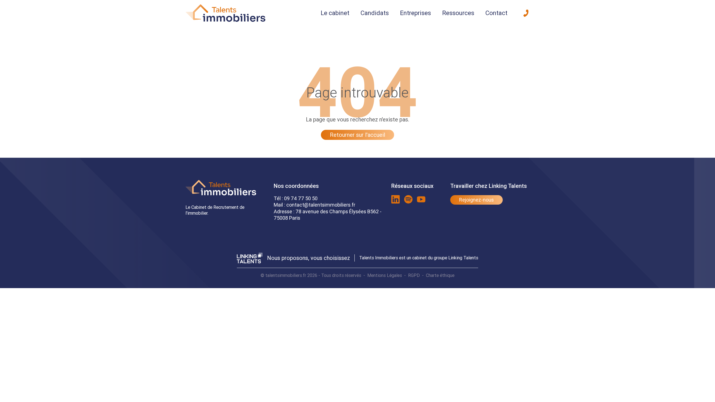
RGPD (414, 275)
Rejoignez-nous (476, 200)
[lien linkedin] (395, 199)
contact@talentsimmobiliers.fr (320, 205)
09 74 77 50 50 (301, 198)
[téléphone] (526, 13)
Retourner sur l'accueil (357, 134)
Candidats (375, 13)
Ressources (458, 13)
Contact (496, 13)
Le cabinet (335, 13)
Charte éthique (440, 275)
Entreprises (415, 13)
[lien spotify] (408, 199)
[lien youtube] (421, 199)
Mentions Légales (384, 275)
